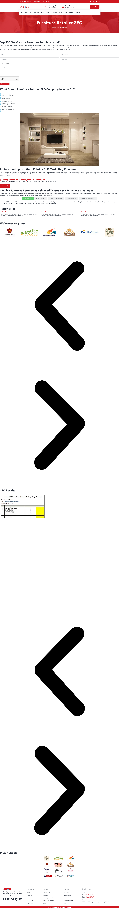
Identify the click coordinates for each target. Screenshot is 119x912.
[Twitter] (12, 899)
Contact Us (94, 6)
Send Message (4, 83)
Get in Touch (5, 185)
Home (53, 27)
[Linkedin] (20, 899)
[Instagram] (8, 899)
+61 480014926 (89, 897)
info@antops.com (69, 7)
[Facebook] (4, 899)
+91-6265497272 (89, 894)
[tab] (28, 198)
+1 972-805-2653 (89, 896)
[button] (59, 306)
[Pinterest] (16, 899)
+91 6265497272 (52, 7)
